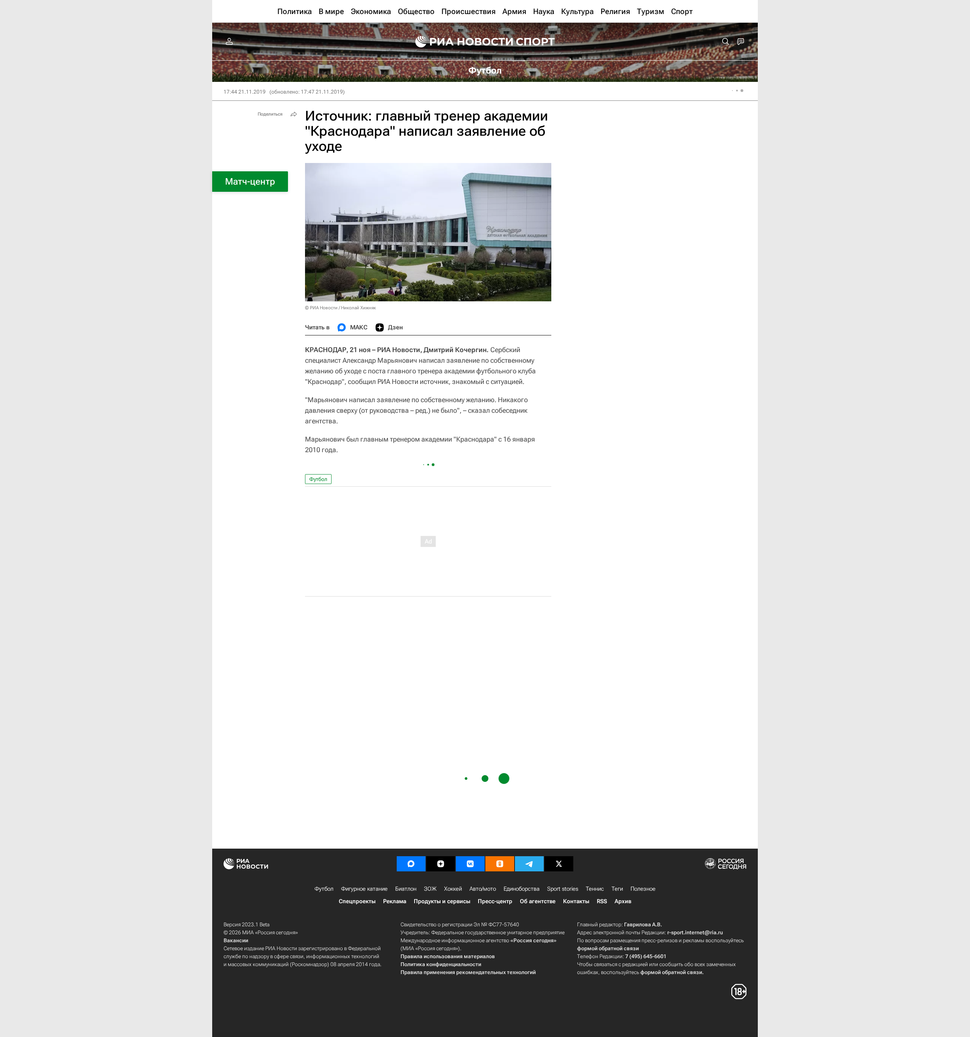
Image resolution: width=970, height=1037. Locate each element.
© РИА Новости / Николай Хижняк (340, 307)
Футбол (318, 479)
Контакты (576, 901)
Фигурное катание (364, 888)
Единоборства (522, 888)
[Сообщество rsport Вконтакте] (470, 863)
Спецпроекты (357, 901)
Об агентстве (537, 901)
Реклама (394, 901)
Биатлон (405, 888)
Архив (623, 901)
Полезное (643, 888)
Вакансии (236, 940)
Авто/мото (482, 888)
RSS (602, 901)
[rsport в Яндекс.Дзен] (440, 863)
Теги (617, 888)
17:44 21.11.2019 (245, 92)
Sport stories (562, 888)
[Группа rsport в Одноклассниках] (499, 863)
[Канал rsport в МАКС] (411, 863)
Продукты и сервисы (442, 901)
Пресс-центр (495, 901)
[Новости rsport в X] (558, 863)
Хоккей (453, 888)
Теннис (595, 888)
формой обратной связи (608, 948)
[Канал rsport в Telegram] (529, 863)
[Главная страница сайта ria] (459, 42)
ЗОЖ (430, 888)
